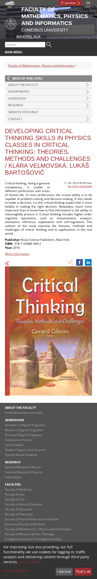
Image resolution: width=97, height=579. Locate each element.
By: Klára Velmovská (80, 186)
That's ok (83, 571)
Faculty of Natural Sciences (23, 504)
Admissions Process (19, 440)
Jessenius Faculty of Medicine (25, 524)
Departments (19, 91)
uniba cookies (30, 561)
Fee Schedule (14, 445)
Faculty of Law (14, 494)
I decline (64, 571)
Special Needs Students (21, 455)
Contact (15, 119)
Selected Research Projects (24, 472)
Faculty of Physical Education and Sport (32, 519)
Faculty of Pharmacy (19, 514)
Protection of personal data (24, 413)
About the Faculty (23, 85)
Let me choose (15, 570)
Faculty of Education (19, 509)
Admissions (17, 98)
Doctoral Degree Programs (24, 435)
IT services (68, 3)
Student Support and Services (25, 450)
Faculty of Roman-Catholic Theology (29, 534)
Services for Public (23, 112)
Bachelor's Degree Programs (25, 425)
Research (15, 105)
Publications (13, 477)
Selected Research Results (23, 467)
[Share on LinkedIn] (88, 262)
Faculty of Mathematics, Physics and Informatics (41, 65)
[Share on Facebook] (79, 262)
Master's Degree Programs (24, 430)
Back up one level (27, 78)
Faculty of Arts (15, 499)
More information (17, 254)
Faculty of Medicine (18, 489)
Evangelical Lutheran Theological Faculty (33, 539)
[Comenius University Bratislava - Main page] (10, 23)
